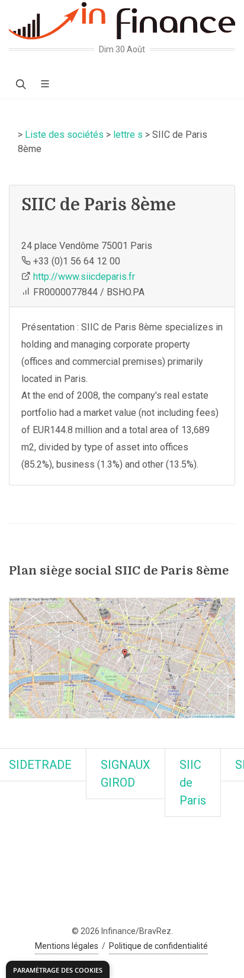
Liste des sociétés (64, 134)
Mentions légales (66, 946)
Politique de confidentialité (158, 946)
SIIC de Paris (192, 782)
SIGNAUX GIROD (125, 774)
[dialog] (58, 969)
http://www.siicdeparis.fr (84, 276)
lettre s (128, 134)
